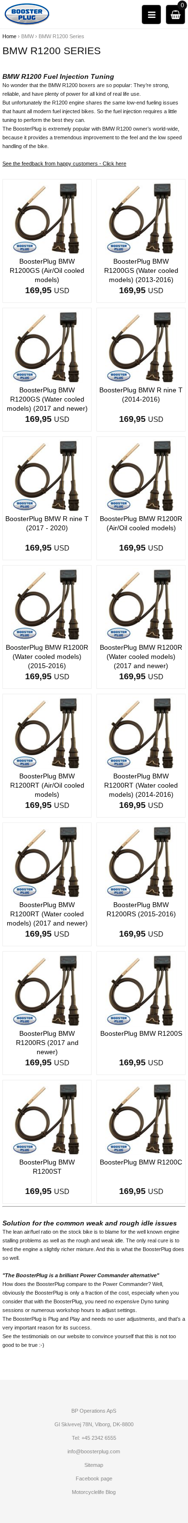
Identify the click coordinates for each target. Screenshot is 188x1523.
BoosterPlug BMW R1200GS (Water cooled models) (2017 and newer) (47, 399)
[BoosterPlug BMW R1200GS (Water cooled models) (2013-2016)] (141, 218)
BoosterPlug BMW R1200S (141, 1033)
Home (9, 36)
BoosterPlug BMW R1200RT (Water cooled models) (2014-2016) (141, 785)
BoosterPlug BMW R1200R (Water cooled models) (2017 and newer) (141, 656)
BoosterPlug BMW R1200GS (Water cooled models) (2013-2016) (141, 270)
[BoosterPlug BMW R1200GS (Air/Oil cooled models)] (47, 218)
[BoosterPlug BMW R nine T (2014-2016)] (141, 346)
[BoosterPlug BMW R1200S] (141, 990)
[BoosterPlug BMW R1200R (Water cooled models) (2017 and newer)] (141, 604)
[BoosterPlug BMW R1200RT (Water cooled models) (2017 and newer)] (47, 861)
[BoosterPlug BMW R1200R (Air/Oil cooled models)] (141, 475)
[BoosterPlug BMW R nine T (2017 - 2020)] (47, 475)
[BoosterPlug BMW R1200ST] (47, 1118)
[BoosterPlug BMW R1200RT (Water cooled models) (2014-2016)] (141, 732)
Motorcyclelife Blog (94, 1492)
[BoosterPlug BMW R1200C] (141, 1118)
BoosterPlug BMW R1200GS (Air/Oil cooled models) (47, 270)
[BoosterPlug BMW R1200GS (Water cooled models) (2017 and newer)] (47, 346)
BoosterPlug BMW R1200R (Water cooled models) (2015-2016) (47, 656)
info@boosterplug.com (93, 1451)
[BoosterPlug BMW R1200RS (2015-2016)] (141, 861)
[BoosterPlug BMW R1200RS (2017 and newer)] (47, 990)
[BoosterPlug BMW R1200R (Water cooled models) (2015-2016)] (47, 604)
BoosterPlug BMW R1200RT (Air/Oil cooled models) (47, 785)
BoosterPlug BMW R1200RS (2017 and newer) (47, 1043)
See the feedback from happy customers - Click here (64, 163)
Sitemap (93, 1465)
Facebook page (94, 1478)
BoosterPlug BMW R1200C (141, 1162)
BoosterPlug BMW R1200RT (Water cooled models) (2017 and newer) (47, 914)
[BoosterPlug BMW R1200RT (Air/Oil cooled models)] (47, 732)
